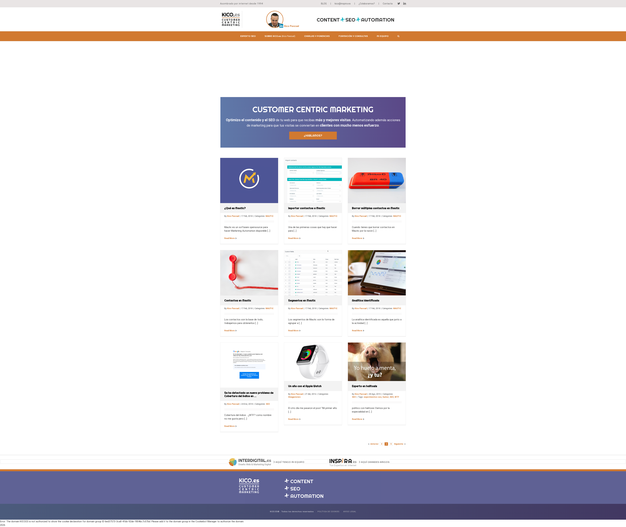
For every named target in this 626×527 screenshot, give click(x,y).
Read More (229, 238)
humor (386, 397)
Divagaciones (294, 397)
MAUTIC (270, 216)
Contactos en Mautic (237, 300)
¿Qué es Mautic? (235, 208)
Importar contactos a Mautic (306, 208)
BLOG (324, 3)
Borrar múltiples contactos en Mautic (375, 208)
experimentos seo (373, 397)
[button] (398, 36)
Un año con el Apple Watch (304, 386)
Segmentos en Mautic (301, 300)
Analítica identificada (365, 300)
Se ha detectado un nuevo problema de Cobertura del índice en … (248, 394)
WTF (397, 397)
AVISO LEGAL (349, 512)
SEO (268, 404)
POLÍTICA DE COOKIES (328, 512)
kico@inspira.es (343, 3)
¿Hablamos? (313, 135)
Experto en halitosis (364, 386)
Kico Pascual (233, 216)
